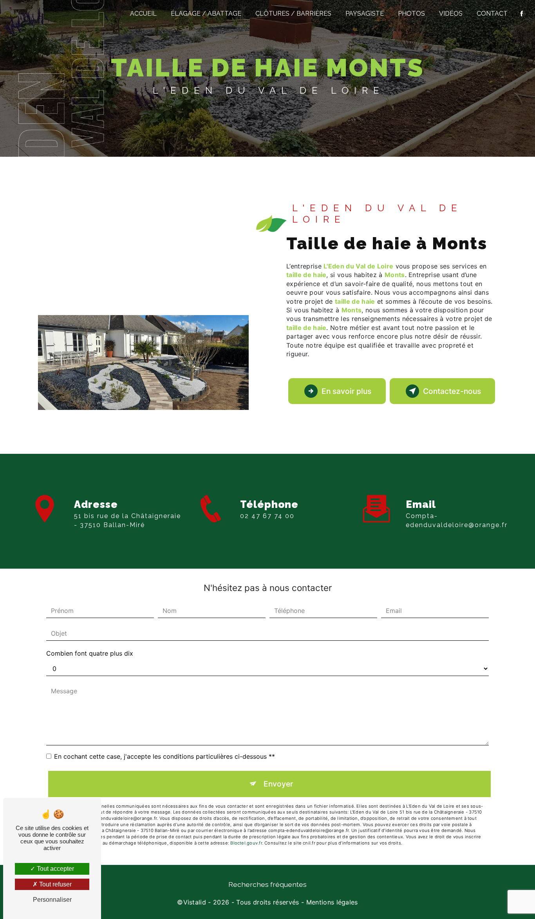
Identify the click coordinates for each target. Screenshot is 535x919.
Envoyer (278, 783)
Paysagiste (364, 13)
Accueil (143, 13)
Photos (411, 13)
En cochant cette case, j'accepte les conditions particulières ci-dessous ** (164, 756)
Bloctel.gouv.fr (246, 843)
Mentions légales (332, 902)
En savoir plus (346, 391)
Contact (492, 13)
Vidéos (451, 13)
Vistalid (194, 902)
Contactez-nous (452, 391)
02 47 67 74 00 (267, 516)
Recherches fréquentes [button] (267, 884)
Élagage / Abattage (206, 13)
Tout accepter (54, 868)
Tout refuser (55, 884)
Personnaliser (52, 899)
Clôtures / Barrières (293, 13)
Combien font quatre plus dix (89, 653)
